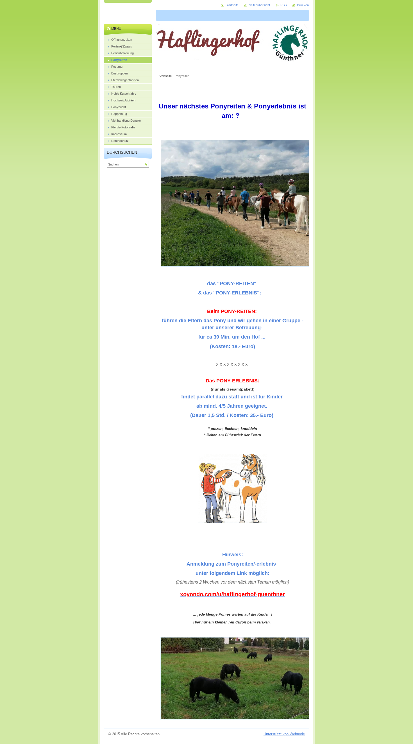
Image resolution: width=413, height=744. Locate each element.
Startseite (165, 76)
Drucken (303, 5)
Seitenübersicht (259, 5)
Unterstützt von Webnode (284, 734)
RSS (283, 5)
